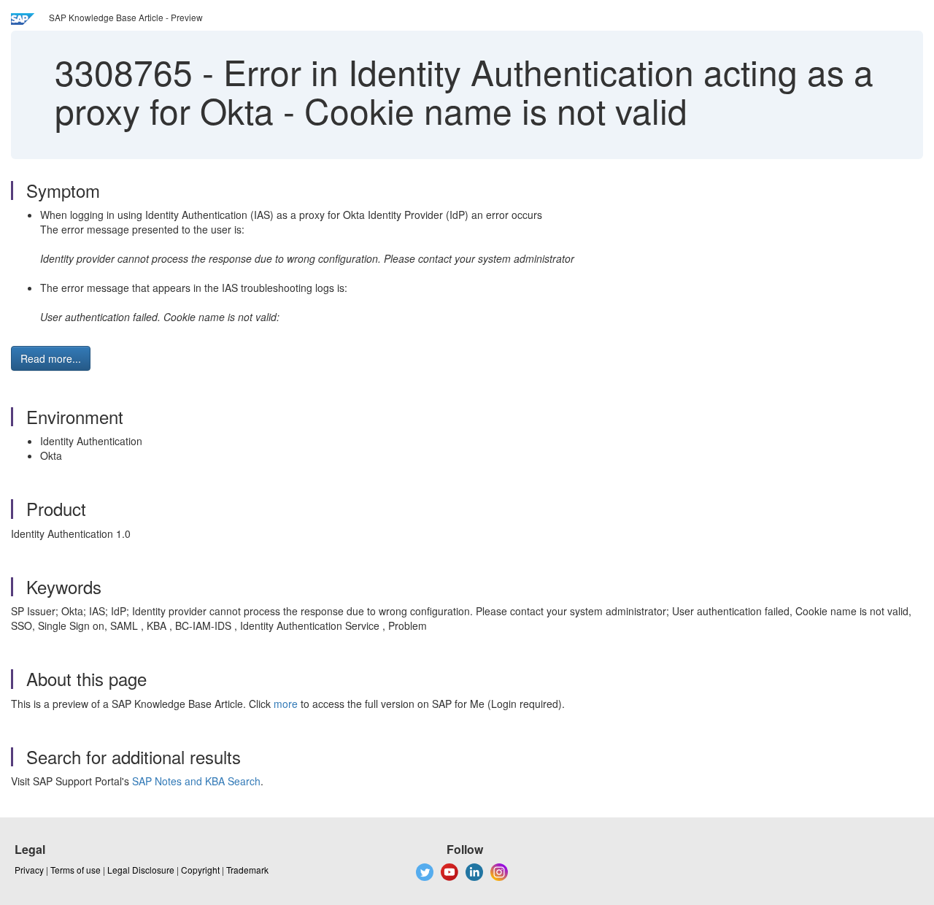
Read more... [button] (50, 358)
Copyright (200, 869)
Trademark (247, 869)
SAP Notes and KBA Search (196, 781)
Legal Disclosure (140, 869)
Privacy (29, 869)
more (286, 703)
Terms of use (75, 869)
